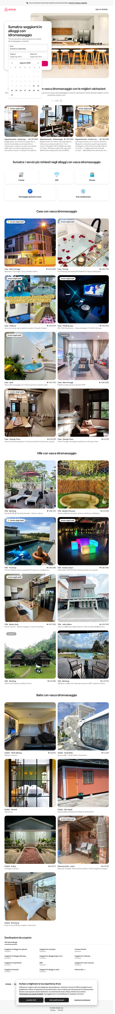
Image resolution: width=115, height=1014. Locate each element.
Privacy (52, 1010)
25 (16, 90)
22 (34, 86)
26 (21, 90)
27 (25, 90)
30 (38, 90)
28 (29, 90)
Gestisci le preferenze (82, 1000)
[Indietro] (52, 101)
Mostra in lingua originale (78, 3)
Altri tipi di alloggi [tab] (10, 942)
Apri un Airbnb (101, 9)
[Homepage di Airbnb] (10, 9)
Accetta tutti (31, 1000)
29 (34, 90)
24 (12, 90)
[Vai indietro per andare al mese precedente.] (12, 63)
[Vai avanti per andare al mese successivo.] (38, 63)
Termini (60, 1010)
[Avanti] (61, 101)
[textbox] (18, 56)
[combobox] (28, 48)
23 (38, 86)
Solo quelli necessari (56, 1000)
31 (12, 95)
